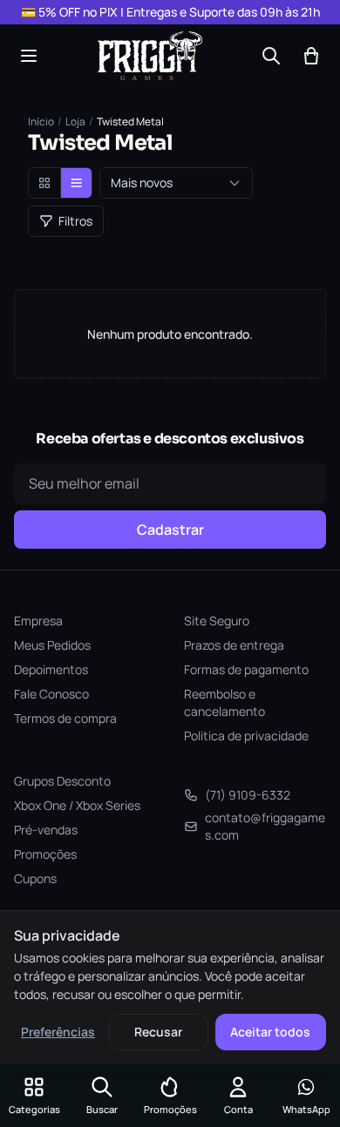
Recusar (158, 1031)
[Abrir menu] (28, 55)
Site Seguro (216, 620)
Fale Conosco (51, 693)
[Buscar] (271, 55)
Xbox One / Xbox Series (77, 805)
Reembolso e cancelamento (224, 702)
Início (41, 122)
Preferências (58, 1031)
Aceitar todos (270, 1031)
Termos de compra (65, 718)
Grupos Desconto (62, 781)
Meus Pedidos (52, 645)
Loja (75, 122)
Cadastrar (170, 529)
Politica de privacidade (246, 735)
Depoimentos (51, 669)
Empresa (38, 620)
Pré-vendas (46, 829)
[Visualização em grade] (44, 183)
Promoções (45, 854)
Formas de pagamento (246, 669)
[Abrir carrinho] (311, 55)
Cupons (35, 878)
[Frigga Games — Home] (150, 55)
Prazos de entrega (234, 645)
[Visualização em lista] (76, 183)
